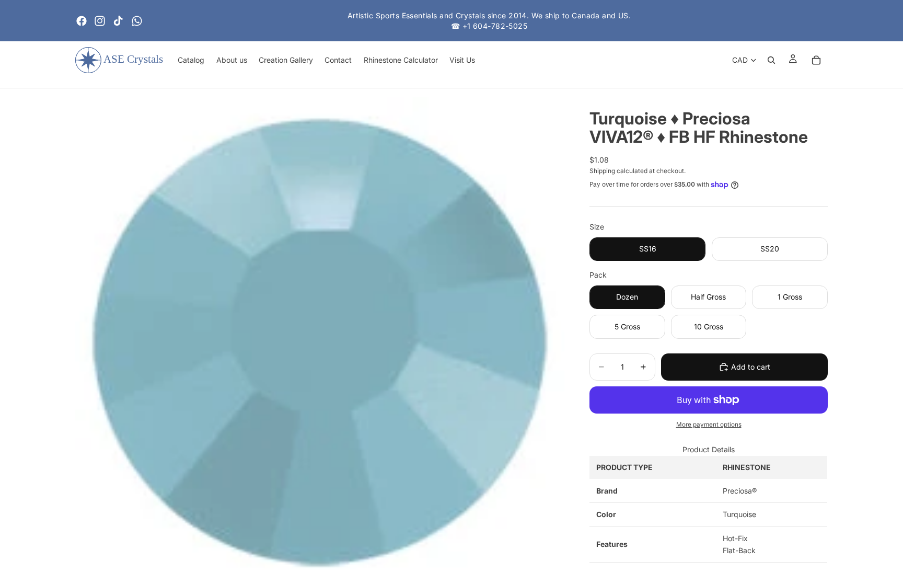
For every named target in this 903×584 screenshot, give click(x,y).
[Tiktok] (118, 21)
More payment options (709, 424)
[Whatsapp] (137, 21)
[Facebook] (81, 21)
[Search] (771, 60)
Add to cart (750, 366)
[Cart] (816, 60)
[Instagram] (100, 21)
